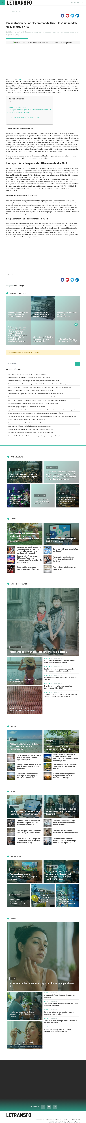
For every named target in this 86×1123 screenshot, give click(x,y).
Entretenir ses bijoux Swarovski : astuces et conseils (60, 678)
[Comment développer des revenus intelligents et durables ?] (47, 832)
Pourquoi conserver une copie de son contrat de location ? (28, 374)
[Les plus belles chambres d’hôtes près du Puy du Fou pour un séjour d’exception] (11, 758)
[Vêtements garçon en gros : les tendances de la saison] (43, 622)
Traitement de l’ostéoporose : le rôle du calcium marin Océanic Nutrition (58, 1030)
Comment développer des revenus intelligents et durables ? (65, 831)
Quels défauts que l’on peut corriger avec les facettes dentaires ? (60, 1021)
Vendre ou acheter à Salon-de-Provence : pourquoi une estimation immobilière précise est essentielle (42, 416)
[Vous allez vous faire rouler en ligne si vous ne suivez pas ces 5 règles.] (43, 332)
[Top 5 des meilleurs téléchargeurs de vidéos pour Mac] (61, 534)
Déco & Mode (15, 647)
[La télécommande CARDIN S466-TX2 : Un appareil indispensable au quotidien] (67, 308)
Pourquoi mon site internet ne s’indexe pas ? (64, 568)
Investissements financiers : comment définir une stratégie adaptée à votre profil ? (64, 840)
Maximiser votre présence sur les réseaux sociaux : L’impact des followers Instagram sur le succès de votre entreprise (29, 550)
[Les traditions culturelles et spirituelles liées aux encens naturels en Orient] (67, 495)
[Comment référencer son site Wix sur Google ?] (47, 550)
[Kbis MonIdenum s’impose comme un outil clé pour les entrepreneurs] (24, 806)
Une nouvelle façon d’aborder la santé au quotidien (59, 996)
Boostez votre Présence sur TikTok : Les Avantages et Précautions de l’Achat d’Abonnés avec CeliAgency (29, 559)
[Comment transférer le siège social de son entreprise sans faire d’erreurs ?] (47, 823)
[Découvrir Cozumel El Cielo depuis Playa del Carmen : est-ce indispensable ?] (24, 741)
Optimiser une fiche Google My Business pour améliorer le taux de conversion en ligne (28, 840)
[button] (9, 320)
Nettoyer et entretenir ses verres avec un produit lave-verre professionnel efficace (35, 413)
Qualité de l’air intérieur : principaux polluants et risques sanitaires (61, 1004)
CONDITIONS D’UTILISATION (71, 1120)
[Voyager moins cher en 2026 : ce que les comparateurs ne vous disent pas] (11, 767)
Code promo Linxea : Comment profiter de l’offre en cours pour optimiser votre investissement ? (41, 387)
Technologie (19, 285)
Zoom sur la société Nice (18, 107)
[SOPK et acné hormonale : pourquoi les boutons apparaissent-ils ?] (43, 956)
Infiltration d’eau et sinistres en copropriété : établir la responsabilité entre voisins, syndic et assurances (43, 384)
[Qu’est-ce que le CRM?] (18, 332)
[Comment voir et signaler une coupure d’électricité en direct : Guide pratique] (67, 332)
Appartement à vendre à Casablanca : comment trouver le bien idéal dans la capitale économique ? (41, 410)
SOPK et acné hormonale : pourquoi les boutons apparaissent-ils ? (30, 429)
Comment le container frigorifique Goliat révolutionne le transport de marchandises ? (37, 400)
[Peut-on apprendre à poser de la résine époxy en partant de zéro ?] (11, 832)
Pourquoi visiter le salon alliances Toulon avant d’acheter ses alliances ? (59, 661)
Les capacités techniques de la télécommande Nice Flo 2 (30, 110)
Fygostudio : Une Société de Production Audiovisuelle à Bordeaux (63, 559)
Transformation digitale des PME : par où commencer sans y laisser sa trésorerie (35, 394)
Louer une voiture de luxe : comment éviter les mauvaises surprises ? (31, 397)
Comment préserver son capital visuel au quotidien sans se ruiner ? (59, 1013)
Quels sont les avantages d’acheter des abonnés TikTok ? (28, 568)
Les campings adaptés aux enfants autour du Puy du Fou (27, 419)
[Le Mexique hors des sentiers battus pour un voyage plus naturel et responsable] (11, 776)
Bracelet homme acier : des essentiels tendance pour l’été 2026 (58, 687)
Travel (13, 739)
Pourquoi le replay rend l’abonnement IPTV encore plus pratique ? (30, 432)
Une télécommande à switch (19, 112)
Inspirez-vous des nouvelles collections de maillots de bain (28, 423)
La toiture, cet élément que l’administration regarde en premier (29, 426)
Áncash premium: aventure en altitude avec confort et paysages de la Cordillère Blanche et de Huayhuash (65, 757)
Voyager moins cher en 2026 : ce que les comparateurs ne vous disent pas (29, 766)
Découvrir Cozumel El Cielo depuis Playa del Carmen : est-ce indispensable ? (34, 403)
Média (13, 529)
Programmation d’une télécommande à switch (26, 117)
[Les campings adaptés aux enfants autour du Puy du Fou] (61, 741)
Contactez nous (39, 1120)
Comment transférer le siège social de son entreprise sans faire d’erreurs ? (64, 822)
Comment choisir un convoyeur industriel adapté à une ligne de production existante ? (28, 822)
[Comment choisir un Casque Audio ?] (43, 308)
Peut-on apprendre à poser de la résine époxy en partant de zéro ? (29, 831)
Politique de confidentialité (53, 1120)
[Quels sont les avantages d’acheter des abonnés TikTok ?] (11, 569)
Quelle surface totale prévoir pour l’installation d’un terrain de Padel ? (31, 390)
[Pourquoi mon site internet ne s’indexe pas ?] (47, 569)
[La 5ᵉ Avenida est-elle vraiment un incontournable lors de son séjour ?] (47, 767)
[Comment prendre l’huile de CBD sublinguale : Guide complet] (24, 1035)
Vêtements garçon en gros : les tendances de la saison (26, 407)
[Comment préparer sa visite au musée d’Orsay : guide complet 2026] (24, 472)
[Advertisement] (43, 61)
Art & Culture (16, 470)
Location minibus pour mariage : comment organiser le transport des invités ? (34, 381)
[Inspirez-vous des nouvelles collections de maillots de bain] (24, 671)
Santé (13, 979)
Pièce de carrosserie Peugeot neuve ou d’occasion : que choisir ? (29, 377)
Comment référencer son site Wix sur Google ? (65, 550)
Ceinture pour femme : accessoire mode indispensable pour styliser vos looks (59, 670)
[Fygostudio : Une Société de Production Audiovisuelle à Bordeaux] (47, 559)
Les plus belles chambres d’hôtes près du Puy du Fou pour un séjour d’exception (35, 436)
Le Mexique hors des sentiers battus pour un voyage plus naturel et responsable (27, 775)
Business (14, 807)
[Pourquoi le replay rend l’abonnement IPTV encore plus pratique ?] (24, 871)
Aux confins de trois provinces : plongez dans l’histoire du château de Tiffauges (64, 775)
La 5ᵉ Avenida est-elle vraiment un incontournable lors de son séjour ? (65, 766)
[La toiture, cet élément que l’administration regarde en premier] (24, 700)
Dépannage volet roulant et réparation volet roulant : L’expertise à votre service (60, 695)
